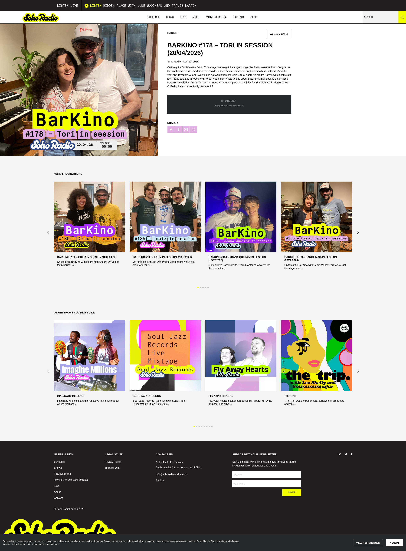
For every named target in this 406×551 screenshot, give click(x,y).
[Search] (402, 17)
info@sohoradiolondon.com (171, 474)
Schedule (154, 17)
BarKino (173, 33)
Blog (183, 17)
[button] (358, 232)
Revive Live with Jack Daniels (71, 480)
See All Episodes (279, 34)
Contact (239, 17)
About (196, 17)
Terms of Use (112, 467)
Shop (254, 17)
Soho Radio (174, 61)
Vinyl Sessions (216, 17)
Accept (394, 542)
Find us (160, 480)
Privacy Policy (113, 461)
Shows (170, 17)
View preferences (368, 542)
